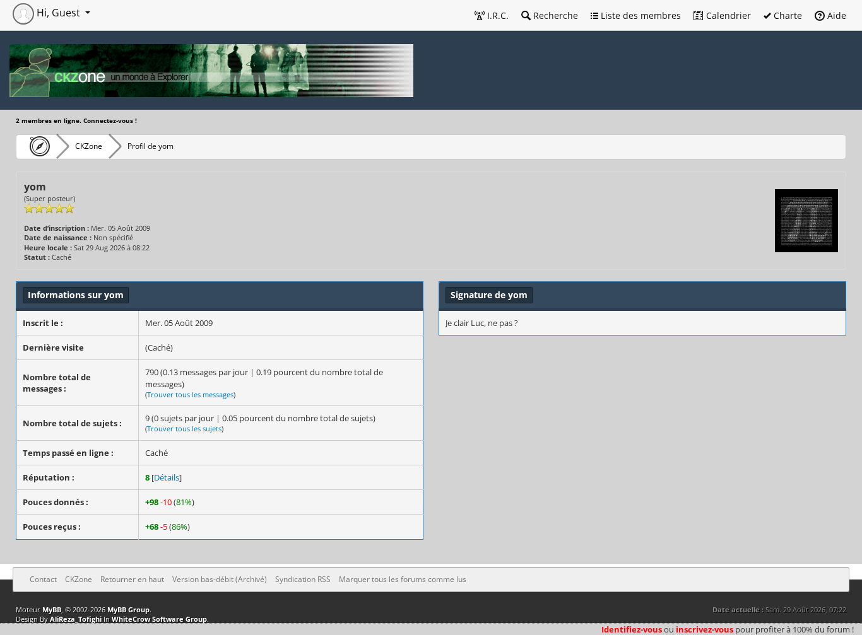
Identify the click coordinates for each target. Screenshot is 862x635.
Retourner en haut (132, 579)
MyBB (51, 609)
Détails (166, 477)
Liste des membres (639, 15)
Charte (786, 15)
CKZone (88, 146)
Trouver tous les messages (190, 394)
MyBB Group (128, 609)
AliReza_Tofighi (76, 619)
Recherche (554, 15)
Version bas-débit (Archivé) (219, 579)
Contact (43, 579)
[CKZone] (36, 146)
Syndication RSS (303, 579)
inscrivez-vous (704, 629)
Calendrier (727, 15)
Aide (835, 15)
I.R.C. (497, 15)
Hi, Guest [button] (58, 13)
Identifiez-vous (631, 629)
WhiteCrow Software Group (159, 619)
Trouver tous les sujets (184, 428)
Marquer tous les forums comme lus (402, 579)
